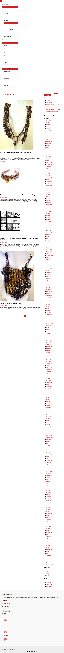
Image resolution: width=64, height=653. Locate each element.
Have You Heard (49, 102)
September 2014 (49, 392)
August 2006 (48, 519)
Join (5, 621)
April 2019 (48, 287)
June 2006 (48, 522)
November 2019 (49, 274)
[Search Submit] (56, 93)
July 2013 (48, 418)
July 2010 (48, 485)
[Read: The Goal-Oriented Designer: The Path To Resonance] (16, 150)
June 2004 (48, 534)
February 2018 (49, 314)
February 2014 (49, 405)
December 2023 (49, 181)
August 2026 (48, 120)
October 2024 (49, 162)
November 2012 (49, 433)
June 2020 (48, 261)
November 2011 (49, 456)
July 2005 (48, 528)
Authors (5, 638)
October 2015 (49, 367)
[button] (8, 4)
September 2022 (49, 209)
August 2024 (48, 166)
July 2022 (48, 213)
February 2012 (49, 450)
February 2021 (49, 245)
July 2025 (48, 145)
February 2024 (49, 177)
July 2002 (48, 545)
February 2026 (49, 132)
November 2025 (49, 137)
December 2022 (49, 204)
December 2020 (49, 249)
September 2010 (49, 481)
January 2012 (48, 452)
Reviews (47, 575)
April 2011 (48, 467)
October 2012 (49, 435)
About (5, 619)
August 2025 (48, 143)
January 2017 (48, 338)
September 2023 (49, 187)
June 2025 (48, 147)
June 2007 (48, 517)
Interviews (48, 573)
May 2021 (48, 240)
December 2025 (49, 135)
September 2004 (49, 532)
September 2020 (49, 255)
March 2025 (48, 152)
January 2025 (48, 156)
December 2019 (49, 272)
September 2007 (49, 513)
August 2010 (48, 483)
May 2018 (48, 308)
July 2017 (48, 327)
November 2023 (49, 183)
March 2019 (48, 289)
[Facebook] (27, 651)
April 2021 (48, 242)
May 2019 (48, 285)
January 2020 (48, 270)
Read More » (2, 161)
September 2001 (49, 549)
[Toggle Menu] (10, 7)
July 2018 (48, 304)
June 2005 (48, 530)
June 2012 (48, 443)
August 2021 (48, 234)
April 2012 (48, 447)
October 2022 (49, 208)
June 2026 (48, 124)
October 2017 (49, 321)
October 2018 (49, 299)
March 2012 (48, 448)
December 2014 (49, 386)
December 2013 (49, 409)
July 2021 (48, 236)
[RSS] (36, 651)
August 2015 (48, 371)
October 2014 (49, 390)
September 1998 (49, 562)
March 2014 (48, 403)
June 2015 (48, 374)
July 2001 (48, 551)
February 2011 (49, 471)
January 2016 (48, 361)
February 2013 (49, 428)
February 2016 (49, 359)
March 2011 (48, 469)
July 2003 (48, 538)
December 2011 (49, 454)
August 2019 (48, 280)
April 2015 (48, 378)
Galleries (5, 640)
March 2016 (48, 357)
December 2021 (49, 226)
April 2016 (48, 356)
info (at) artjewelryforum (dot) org (8, 603)
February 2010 (49, 494)
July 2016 (48, 350)
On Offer (48, 100)
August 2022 (48, 211)
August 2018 (48, 302)
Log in (47, 580)
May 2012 (48, 445)
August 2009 (48, 504)
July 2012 (48, 441)
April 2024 (48, 173)
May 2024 (48, 171)
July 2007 (48, 515)
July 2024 (48, 168)
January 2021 (48, 247)
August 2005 (48, 526)
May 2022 (48, 217)
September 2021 (49, 232)
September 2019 (49, 278)
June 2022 (48, 215)
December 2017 (49, 318)
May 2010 (48, 488)
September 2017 (49, 323)
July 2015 (48, 373)
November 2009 (49, 498)
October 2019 (49, 276)
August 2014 (48, 393)
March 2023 (48, 198)
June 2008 (48, 511)
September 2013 (49, 414)
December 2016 (49, 340)
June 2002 (48, 547)
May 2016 (48, 354)
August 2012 (48, 439)
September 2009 (49, 502)
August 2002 (48, 543)
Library (5, 632)
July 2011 (48, 464)
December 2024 (49, 158)
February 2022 (49, 223)
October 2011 (49, 458)
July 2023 (48, 190)
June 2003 (48, 540)
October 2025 (49, 139)
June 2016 (48, 352)
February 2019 (49, 291)
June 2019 (48, 283)
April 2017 (48, 333)
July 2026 (48, 122)
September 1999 (49, 559)
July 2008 (48, 509)
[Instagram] (32, 651)
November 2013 (49, 411)
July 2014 (48, 395)
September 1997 (49, 564)
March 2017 (48, 335)
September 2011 (49, 460)
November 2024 (49, 160)
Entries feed (48, 582)
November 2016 (49, 342)
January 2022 (48, 225)
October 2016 (49, 344)
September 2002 (49, 541)
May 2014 (48, 399)
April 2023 (48, 196)
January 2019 (48, 293)
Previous (3, 316)
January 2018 (48, 316)
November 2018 (49, 297)
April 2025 (48, 151)
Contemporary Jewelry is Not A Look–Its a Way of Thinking (17, 195)
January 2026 (48, 133)
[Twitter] (29, 651)
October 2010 (49, 479)
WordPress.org (49, 586)
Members (6, 639)
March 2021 (48, 244)
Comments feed (49, 584)
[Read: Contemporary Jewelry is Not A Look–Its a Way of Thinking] (10, 192)
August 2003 (48, 536)
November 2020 (49, 251)
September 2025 (49, 141)
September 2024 (49, 164)
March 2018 (48, 312)
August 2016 (48, 348)
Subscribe (6, 622)
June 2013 (48, 420)
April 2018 (48, 310)
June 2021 (48, 238)
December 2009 (49, 496)
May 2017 (48, 331)
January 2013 (48, 430)
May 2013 (48, 422)
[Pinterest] (34, 651)
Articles (47, 569)
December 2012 (49, 431)
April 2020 (48, 264)
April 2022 (48, 219)
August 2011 (48, 462)
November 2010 (49, 477)
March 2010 (48, 492)
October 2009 (49, 500)
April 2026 (48, 128)
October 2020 (49, 253)
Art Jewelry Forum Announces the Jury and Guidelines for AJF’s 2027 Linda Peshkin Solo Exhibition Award (53, 109)
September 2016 (49, 346)
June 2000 (48, 557)
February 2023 (49, 200)
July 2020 (48, 259)
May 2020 (48, 263)
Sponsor (5, 620)
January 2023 (48, 202)
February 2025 (49, 154)
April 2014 (48, 401)
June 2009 (48, 507)
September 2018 (49, 300)
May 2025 (48, 149)
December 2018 (49, 295)
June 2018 (48, 306)
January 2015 (48, 384)
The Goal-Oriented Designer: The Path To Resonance (15, 152)
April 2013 (48, 424)
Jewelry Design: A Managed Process (10, 303)
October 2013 (49, 412)
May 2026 (48, 126)
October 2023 (49, 185)
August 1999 (48, 560)
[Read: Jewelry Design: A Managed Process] (17, 300)
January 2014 (48, 407)
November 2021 (49, 228)
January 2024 (48, 179)
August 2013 (48, 416)
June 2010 (48, 486)
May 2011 (48, 466)
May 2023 (48, 194)
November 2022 (49, 206)
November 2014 (49, 388)
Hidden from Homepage (50, 571)
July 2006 (48, 521)
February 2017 (49, 337)
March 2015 (48, 380)
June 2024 (48, 170)
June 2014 (48, 397)
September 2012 (49, 437)
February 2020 (49, 268)
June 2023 (48, 192)
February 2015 (49, 382)
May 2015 (48, 376)
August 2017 (48, 325)
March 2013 (48, 426)
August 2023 (48, 189)
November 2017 (49, 319)
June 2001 (48, 553)
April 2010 (48, 490)
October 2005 (49, 524)
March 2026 (48, 130)
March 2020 (48, 266)
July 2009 (48, 505)
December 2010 (49, 475)
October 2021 (49, 230)
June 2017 (48, 329)
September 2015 (49, 369)
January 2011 (48, 473)
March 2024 (48, 175)
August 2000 (48, 555)
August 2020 (48, 257)
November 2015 (49, 365)
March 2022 (48, 221)
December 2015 (49, 363)
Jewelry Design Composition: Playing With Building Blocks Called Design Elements (19, 239)
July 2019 (48, 282)
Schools (5, 641)
